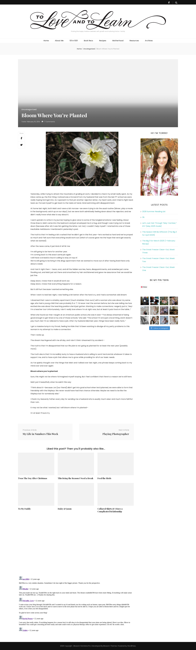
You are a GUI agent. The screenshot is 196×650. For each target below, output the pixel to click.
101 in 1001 (74, 40)
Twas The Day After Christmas (32, 478)
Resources (134, 40)
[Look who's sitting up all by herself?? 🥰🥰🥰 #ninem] (154, 310)
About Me (59, 40)
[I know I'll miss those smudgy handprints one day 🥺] (145, 301)
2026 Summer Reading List (153, 211)
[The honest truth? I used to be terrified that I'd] (154, 320)
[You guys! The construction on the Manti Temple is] (145, 310)
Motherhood (117, 40)
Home (46, 40)
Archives (149, 40)
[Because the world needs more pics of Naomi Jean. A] (173, 320)
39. (143, 217)
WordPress (131, 646)
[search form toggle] (176, 3)
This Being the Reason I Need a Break (75, 478)
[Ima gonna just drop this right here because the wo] (145, 320)
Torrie (23, 122)
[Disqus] (76, 544)
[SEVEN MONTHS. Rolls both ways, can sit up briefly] (164, 320)
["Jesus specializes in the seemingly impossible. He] (164, 301)
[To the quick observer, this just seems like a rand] (173, 310)
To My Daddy (24, 508)
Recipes (102, 40)
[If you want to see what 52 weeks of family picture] (164, 310)
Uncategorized (29, 109)
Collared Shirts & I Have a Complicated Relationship (109, 510)
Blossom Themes (110, 646)
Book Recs (88, 40)
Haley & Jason (64, 508)
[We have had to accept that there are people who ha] (154, 301)
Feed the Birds (104, 478)
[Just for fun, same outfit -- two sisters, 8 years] (173, 301)
